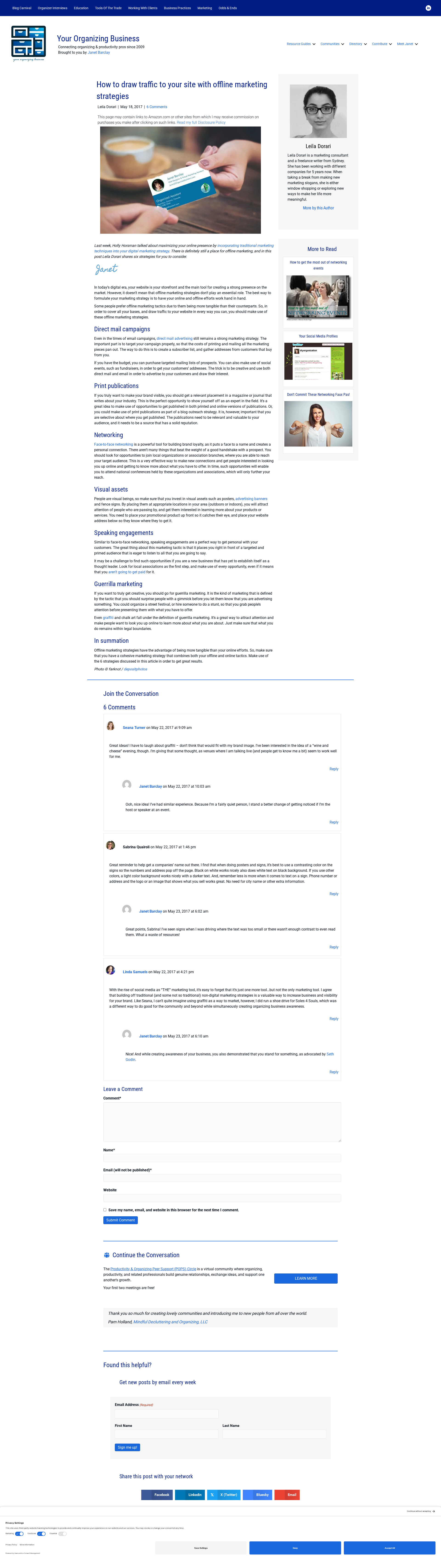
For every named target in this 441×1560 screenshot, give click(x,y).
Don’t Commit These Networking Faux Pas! (318, 394)
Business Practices (177, 8)
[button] (246, 8)
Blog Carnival (21, 8)
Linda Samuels (135, 972)
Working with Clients (142, 8)
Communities (330, 44)
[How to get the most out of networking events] (318, 298)
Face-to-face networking (113, 444)
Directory (355, 44)
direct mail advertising (174, 338)
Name (109, 1150)
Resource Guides (299, 44)
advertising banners (251, 499)
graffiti (108, 618)
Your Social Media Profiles (318, 336)
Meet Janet (405, 44)
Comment (112, 1098)
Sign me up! (127, 1447)
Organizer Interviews (52, 8)
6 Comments (157, 107)
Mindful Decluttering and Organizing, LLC (170, 1321)
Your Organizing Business (98, 38)
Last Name (231, 1426)
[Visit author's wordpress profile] (318, 217)
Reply (334, 769)
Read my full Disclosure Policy (201, 122)
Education (81, 8)
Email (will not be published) (127, 1170)
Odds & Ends (228, 8)
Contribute (379, 44)
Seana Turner (134, 727)
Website (110, 1190)
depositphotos (135, 669)
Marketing (205, 8)
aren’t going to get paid (126, 572)
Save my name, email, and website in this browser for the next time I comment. (173, 1210)
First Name (123, 1426)
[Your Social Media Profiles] (318, 361)
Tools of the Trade (108, 8)
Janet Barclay (99, 52)
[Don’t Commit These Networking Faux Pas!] (318, 424)
